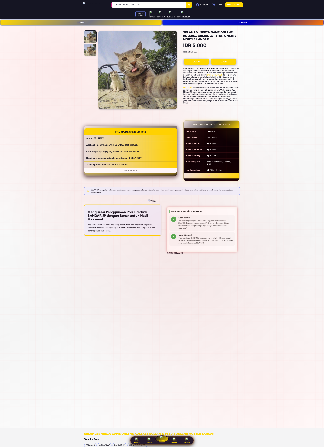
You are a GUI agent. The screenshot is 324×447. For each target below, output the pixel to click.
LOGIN (81, 22)
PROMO (137, 442)
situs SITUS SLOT (214, 75)
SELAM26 (187, 88)
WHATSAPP (174, 442)
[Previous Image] (100, 70)
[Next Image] (175, 70)
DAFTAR (243, 22)
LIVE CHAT (187, 442)
